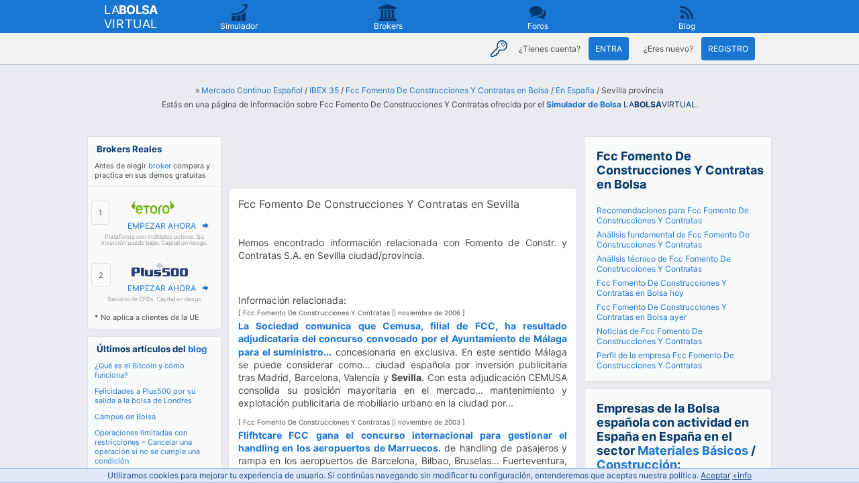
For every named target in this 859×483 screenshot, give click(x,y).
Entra (608, 49)
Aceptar (715, 475)
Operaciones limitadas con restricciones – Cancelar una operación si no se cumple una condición (147, 447)
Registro (728, 49)
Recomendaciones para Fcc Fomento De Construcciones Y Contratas (673, 215)
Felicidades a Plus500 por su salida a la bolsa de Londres (145, 395)
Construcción (637, 465)
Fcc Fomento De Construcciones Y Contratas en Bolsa (447, 90)
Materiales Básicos (693, 450)
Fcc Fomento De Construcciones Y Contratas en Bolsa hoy (662, 288)
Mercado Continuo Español (252, 90)
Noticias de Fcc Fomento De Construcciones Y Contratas (650, 336)
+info (742, 475)
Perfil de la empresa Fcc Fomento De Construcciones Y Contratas (665, 360)
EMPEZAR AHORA (162, 226)
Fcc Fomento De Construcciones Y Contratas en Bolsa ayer (662, 312)
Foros (537, 26)
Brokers (388, 26)
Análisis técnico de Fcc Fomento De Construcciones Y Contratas (664, 264)
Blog (686, 26)
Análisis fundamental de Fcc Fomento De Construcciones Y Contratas (673, 239)
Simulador (239, 26)
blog (197, 348)
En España (575, 90)
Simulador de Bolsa (583, 104)
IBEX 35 (324, 90)
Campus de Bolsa (125, 416)
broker (159, 165)
